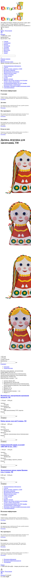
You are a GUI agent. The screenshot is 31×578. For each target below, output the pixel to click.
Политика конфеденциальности (12, 560)
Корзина (3, 34)
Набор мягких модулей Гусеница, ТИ (13, 421)
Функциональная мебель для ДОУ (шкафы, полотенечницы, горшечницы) (15, 84)
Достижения (7, 562)
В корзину (3, 364)
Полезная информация (10, 559)
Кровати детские (8, 79)
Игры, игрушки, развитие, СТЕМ (13, 68)
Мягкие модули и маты (10, 73)
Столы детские (8, 76)
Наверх (3, 565)
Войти (2, 30)
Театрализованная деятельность (12, 66)
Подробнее (3, 99)
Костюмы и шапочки (9, 70)
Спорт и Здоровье (9, 74)
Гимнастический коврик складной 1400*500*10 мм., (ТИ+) (12, 445)
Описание (6, 366)
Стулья (6, 77)
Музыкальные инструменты (11, 71)
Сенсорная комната (9, 87)
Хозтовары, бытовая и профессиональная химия (17, 86)
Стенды (6, 67)
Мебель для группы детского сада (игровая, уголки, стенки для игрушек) (15, 81)
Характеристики (8, 368)
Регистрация (8, 30)
